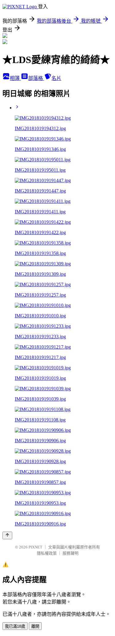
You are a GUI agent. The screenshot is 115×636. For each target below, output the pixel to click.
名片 (56, 78)
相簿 (15, 78)
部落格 (36, 78)
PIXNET (35, 547)
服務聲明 (71, 553)
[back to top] (7, 535)
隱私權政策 (47, 553)
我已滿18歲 (15, 626)
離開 (35, 626)
